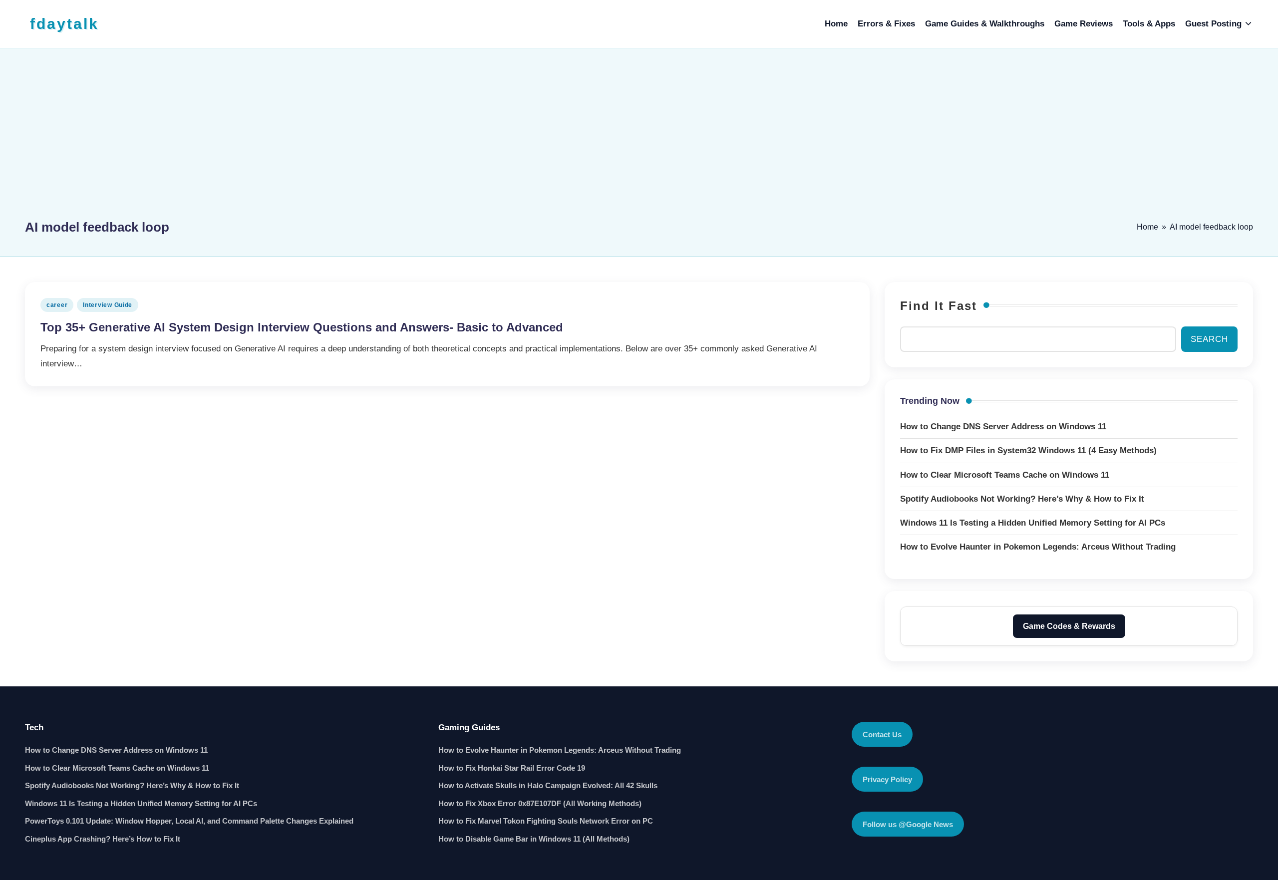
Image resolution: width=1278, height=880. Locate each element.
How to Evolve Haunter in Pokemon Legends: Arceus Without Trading (559, 750)
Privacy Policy (887, 779)
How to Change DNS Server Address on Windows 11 (116, 750)
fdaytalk (64, 23)
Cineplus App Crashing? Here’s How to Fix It (102, 839)
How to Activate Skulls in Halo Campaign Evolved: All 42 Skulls (547, 785)
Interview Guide (107, 304)
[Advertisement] (639, 138)
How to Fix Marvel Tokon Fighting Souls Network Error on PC (545, 821)
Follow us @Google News (908, 824)
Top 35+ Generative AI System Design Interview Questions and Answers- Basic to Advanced (301, 327)
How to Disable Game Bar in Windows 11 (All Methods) (534, 839)
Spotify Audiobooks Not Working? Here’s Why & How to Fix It (132, 785)
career (56, 304)
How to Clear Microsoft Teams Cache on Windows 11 (117, 768)
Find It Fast (938, 305)
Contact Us (882, 734)
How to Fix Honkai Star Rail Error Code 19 (511, 768)
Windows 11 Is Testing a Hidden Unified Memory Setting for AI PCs (141, 803)
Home (1147, 227)
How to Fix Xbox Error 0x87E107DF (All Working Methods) (539, 803)
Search (1209, 339)
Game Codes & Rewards (1069, 626)
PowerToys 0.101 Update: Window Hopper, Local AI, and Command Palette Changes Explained (189, 821)
